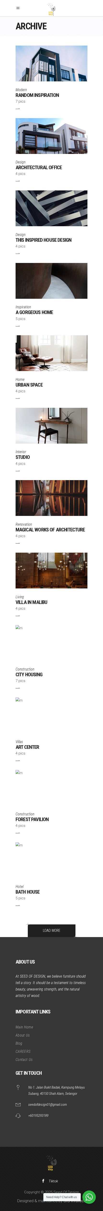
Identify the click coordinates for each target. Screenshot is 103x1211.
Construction (25, 669)
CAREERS (23, 1051)
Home (20, 379)
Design (20, 162)
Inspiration (23, 307)
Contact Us (24, 1059)
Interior (21, 452)
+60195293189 (38, 1115)
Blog (19, 1043)
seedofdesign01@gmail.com (47, 1104)
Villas (19, 741)
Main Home (24, 1027)
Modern (21, 90)
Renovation (24, 524)
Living (20, 597)
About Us (23, 1035)
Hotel (19, 886)
